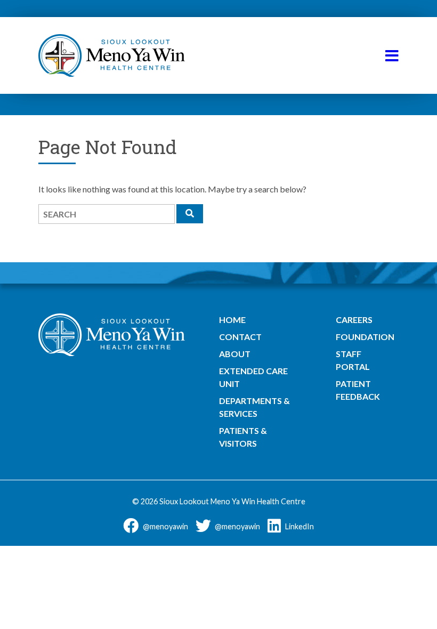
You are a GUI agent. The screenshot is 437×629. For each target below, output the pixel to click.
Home (232, 319)
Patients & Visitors (243, 436)
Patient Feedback (358, 389)
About (234, 354)
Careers (354, 319)
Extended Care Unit (253, 377)
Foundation (365, 337)
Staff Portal (353, 360)
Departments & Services (254, 407)
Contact (240, 337)
